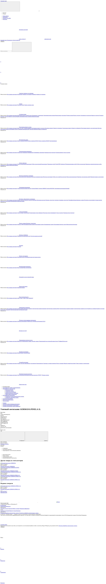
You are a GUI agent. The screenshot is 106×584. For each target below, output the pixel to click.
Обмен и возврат (16, 508)
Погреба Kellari (27, 352)
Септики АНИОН (42, 188)
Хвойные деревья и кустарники (38, 94)
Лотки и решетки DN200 (44, 140)
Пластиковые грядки (39, 224)
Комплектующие (35, 116)
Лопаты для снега (21, 363)
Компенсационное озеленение (11, 393)
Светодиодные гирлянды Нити (52, 308)
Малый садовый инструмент (70, 363)
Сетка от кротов (66, 152)
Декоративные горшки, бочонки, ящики (30, 341)
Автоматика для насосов (86, 115)
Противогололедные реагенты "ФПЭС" (33, 375)
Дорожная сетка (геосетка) (49, 152)
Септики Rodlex (34, 188)
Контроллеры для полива (60, 115)
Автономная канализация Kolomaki (61, 188)
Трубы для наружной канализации (24, 164)
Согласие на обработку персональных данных (29, 513)
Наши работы (6, 16)
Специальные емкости (67, 128)
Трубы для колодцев (81, 164)
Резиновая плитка (21, 257)
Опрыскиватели (39, 363)
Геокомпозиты (31, 152)
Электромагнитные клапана (49, 115)
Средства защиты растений (36, 236)
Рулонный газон (20, 104)
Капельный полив (21, 115)
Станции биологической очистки (24, 188)
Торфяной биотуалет (63, 341)
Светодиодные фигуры (15, 309)
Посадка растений (9, 389)
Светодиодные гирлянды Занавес (67, 308)
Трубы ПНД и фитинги (60, 164)
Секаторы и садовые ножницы (49, 363)
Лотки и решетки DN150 (33, 140)
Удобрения (19, 236)
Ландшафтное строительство (9, 388)
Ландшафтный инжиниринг (9, 395)
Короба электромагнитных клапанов (24, 116)
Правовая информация (24, 508)
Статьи (14, 510)
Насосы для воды (77, 115)
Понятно (2, 526)
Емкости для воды (95, 115)
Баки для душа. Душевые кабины (24, 128)
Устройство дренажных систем (11, 397)
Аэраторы (56, 200)
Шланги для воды (12, 116)
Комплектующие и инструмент (97, 176)
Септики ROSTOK (50, 188)
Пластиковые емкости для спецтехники (89, 128)
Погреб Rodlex (20, 352)
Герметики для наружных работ (83, 176)
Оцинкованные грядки (49, 224)
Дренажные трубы (51, 164)
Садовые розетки (98, 200)
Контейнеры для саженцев (30, 363)
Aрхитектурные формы (8, 398)
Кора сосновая (20, 267)
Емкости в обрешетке (76, 128)
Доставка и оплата (4, 508)
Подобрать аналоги (4, 444)
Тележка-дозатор (45, 375)
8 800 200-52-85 (47, 39)
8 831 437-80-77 (22, 39)
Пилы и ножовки (60, 363)
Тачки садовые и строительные (82, 363)
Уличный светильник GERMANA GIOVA (9, 470)
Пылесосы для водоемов (5, 201)
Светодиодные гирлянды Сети (80, 308)
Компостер (19, 341)
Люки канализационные (71, 176)
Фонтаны (34, 200)
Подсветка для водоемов (89, 200)
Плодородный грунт (26, 236)
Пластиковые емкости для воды (38, 128)
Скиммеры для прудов (63, 200)
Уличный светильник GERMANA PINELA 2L (10, 479)
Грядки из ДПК (20, 224)
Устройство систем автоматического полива (14, 396)
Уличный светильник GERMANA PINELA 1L (10, 475)
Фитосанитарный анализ (8, 399)
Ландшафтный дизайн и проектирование (11, 387)
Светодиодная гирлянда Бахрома (39, 308)
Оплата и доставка (7, 18)
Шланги (16, 165)
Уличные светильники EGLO (39, 321)
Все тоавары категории (12, 94)
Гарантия (10, 508)
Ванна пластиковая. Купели (12, 129)
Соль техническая (21, 375)
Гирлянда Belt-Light (21, 308)
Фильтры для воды (4, 116)
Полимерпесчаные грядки (29, 224)
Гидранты (101, 115)
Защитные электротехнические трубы (94, 164)
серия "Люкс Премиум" (28, 298)
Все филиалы (3, 505)
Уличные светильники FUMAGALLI (25, 321)
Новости (11, 510)
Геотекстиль (19, 152)
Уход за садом (6, 400)
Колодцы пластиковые (48, 176)
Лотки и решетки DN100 (22, 140)
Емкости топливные (57, 128)
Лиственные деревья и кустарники (24, 94)
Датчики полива (69, 115)
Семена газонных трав (29, 104)
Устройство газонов (9, 390)
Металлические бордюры (71, 224)
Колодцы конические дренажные (24, 176)
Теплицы (19, 246)
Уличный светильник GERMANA (7, 466)
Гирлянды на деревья (91, 308)
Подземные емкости (49, 128)
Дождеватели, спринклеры (37, 115)
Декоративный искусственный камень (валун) (48, 341)
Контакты (5, 19)
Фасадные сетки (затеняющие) (49, 212)
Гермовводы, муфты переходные (7, 165)
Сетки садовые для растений (23, 212)
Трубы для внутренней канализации (39, 164)
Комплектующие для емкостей (40, 129)
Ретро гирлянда (29, 308)
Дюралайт (8, 309)
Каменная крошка (21, 287)
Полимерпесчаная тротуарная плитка (33, 257)
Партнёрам (5, 17)
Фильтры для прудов (50, 200)
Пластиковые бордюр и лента (60, 224)
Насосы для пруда (28, 200)
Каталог (2, 41)
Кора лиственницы (27, 267)
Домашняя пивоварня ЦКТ (23, 129)
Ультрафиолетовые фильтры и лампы (76, 200)
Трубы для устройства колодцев (59, 176)
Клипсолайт (3, 309)
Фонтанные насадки (41, 200)
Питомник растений (23, 29)
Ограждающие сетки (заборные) (36, 212)
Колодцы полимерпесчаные (37, 176)
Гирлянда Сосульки (100, 308)
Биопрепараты (14, 201)
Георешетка (25, 152)
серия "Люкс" (20, 298)
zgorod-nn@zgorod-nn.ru (5, 506)
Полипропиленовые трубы (71, 164)
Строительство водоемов (10, 392)
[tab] (53, 445)
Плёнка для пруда (21, 200)
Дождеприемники (53, 140)
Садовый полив (28, 115)
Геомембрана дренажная (39, 152)
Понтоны (32, 129)
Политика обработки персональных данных (9, 513)
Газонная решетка (59, 152)
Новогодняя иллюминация (11, 394)
